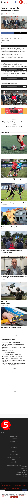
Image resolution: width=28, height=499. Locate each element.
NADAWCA (24, 476)
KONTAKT (24, 478)
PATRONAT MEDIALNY (22, 472)
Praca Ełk (3, 485)
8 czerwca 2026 (4, 330)
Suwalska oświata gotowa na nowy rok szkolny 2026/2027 (14, 358)
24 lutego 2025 (12, 13)
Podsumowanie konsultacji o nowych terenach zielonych (11, 251)
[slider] (24, 46)
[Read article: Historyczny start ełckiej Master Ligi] (14, 168)
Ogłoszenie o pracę (10, 485)
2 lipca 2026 (4, 279)
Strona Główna (3, 5)
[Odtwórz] (2, 46)
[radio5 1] (14, 111)
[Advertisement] (14, 378)
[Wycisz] (21, 46)
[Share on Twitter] (20, 33)
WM (6, 13)
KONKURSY (24, 466)
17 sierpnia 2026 (4, 156)
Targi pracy (24, 485)
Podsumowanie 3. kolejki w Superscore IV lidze (14, 203)
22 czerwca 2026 (5, 305)
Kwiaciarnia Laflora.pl (14, 488)
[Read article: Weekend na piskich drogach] (14, 216)
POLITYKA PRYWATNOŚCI (21, 474)
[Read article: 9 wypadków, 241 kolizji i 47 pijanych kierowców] (14, 316)
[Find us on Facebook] (1, 432)
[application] (14, 46)
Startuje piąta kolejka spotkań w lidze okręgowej (12, 356)
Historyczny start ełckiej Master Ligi (11, 179)
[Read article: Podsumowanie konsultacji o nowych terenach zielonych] (14, 240)
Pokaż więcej (14, 335)
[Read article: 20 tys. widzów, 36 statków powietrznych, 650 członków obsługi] (14, 265)
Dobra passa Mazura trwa (8, 155)
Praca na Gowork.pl (5, 488)
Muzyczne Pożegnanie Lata (7, 350)
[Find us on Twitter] (3, 432)
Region (8, 5)
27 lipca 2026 (4, 228)
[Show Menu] (1, 2)
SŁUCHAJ (25, 3)
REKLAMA (25, 470)
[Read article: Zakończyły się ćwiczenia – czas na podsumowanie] (14, 291)
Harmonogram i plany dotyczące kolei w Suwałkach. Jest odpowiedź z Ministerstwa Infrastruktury (14, 364)
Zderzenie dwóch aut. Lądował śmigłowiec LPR (12, 342)
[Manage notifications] (3, 496)
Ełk (11, 5)
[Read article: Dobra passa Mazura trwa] (14, 144)
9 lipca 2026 (4, 254)
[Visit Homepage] (6, 2)
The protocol (18, 485)
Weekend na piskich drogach (9, 227)
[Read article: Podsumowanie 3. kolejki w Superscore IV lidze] (14, 192)
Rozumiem (14, 497)
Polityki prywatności (19, 495)
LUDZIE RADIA (24, 468)
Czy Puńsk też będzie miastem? (8, 352)
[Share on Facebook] (7, 33)
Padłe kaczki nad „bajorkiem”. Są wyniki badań (11, 354)
